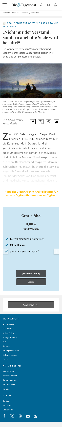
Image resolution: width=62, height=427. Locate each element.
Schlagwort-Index (10, 337)
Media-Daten (8, 371)
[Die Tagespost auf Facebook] (4, 416)
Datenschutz (8, 409)
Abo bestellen (8, 324)
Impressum (7, 405)
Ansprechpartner (10, 375)
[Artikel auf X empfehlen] (40, 122)
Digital (31, 281)
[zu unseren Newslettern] (26, 416)
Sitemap (6, 346)
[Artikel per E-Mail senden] (57, 122)
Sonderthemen (9, 384)
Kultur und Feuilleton (20, 13)
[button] (5, 251)
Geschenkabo (8, 328)
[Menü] (5, 5)
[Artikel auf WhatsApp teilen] (49, 122)
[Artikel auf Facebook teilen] (33, 122)
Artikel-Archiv (8, 333)
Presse (5, 359)
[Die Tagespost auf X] (10, 416)
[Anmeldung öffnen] (55, 5)
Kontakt (6, 401)
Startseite (6, 13)
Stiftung (6, 389)
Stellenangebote (10, 355)
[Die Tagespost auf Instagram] (18, 416)
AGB (4, 341)
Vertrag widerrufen (11, 350)
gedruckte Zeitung (31, 273)
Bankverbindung (10, 380)
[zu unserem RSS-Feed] (33, 416)
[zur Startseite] (24, 4)
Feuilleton (35, 13)
